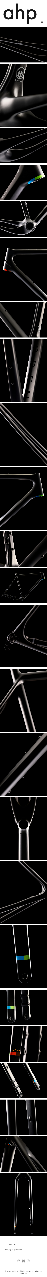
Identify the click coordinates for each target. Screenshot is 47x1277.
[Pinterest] (19, 1261)
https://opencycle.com (12, 1250)
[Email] (23, 1261)
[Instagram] (28, 1261)
